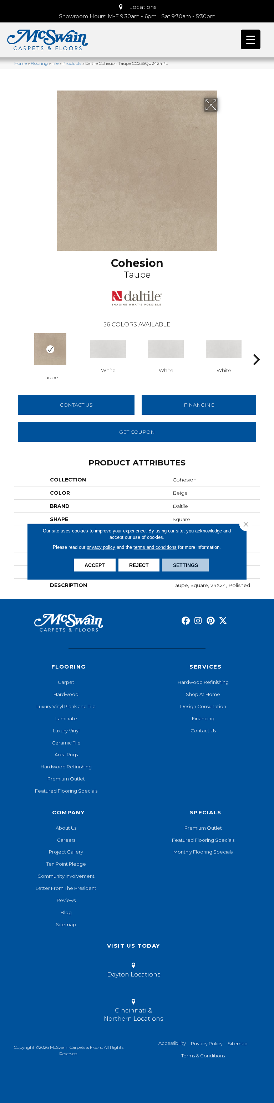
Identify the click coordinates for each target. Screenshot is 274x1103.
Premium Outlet (66, 779)
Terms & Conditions (203, 1055)
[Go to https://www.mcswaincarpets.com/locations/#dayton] (133, 971)
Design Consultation (203, 706)
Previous (17, 348)
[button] (137, 7)
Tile (55, 63)
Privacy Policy (207, 1043)
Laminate (66, 718)
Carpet (66, 682)
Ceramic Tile (66, 743)
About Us (66, 828)
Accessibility (172, 1043)
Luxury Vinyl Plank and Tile (66, 706)
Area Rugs (66, 754)
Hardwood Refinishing (66, 766)
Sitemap (66, 924)
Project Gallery (66, 852)
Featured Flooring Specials (66, 791)
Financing (203, 718)
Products (71, 63)
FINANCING (199, 405)
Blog (66, 912)
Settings (185, 565)
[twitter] (223, 621)
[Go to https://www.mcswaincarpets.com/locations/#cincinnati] (133, 1011)
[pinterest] (211, 621)
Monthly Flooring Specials (203, 852)
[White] (108, 349)
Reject (139, 565)
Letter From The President (66, 888)
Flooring (39, 63)
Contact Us (76, 405)
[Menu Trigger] (250, 39)
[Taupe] (50, 349)
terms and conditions (155, 547)
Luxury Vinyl (66, 730)
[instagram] (198, 621)
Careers (66, 840)
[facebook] (186, 621)
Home (20, 63)
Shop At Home (203, 694)
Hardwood (66, 694)
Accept (95, 565)
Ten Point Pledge (66, 864)
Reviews (66, 900)
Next (256, 348)
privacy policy (101, 547)
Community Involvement (66, 876)
